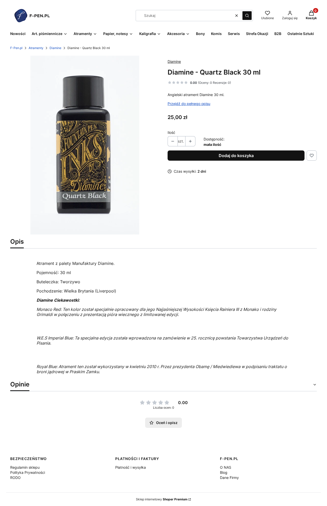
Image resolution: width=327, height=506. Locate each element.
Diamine (55, 48)
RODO (15, 477)
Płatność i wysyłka (130, 467)
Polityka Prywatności (27, 472)
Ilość (171, 132)
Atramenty (36, 48)
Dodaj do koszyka (236, 155)
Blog (223, 472)
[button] (247, 15)
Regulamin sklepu (25, 467)
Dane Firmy (229, 477)
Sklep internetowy (162, 499)
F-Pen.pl (16, 48)
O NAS (225, 467)
